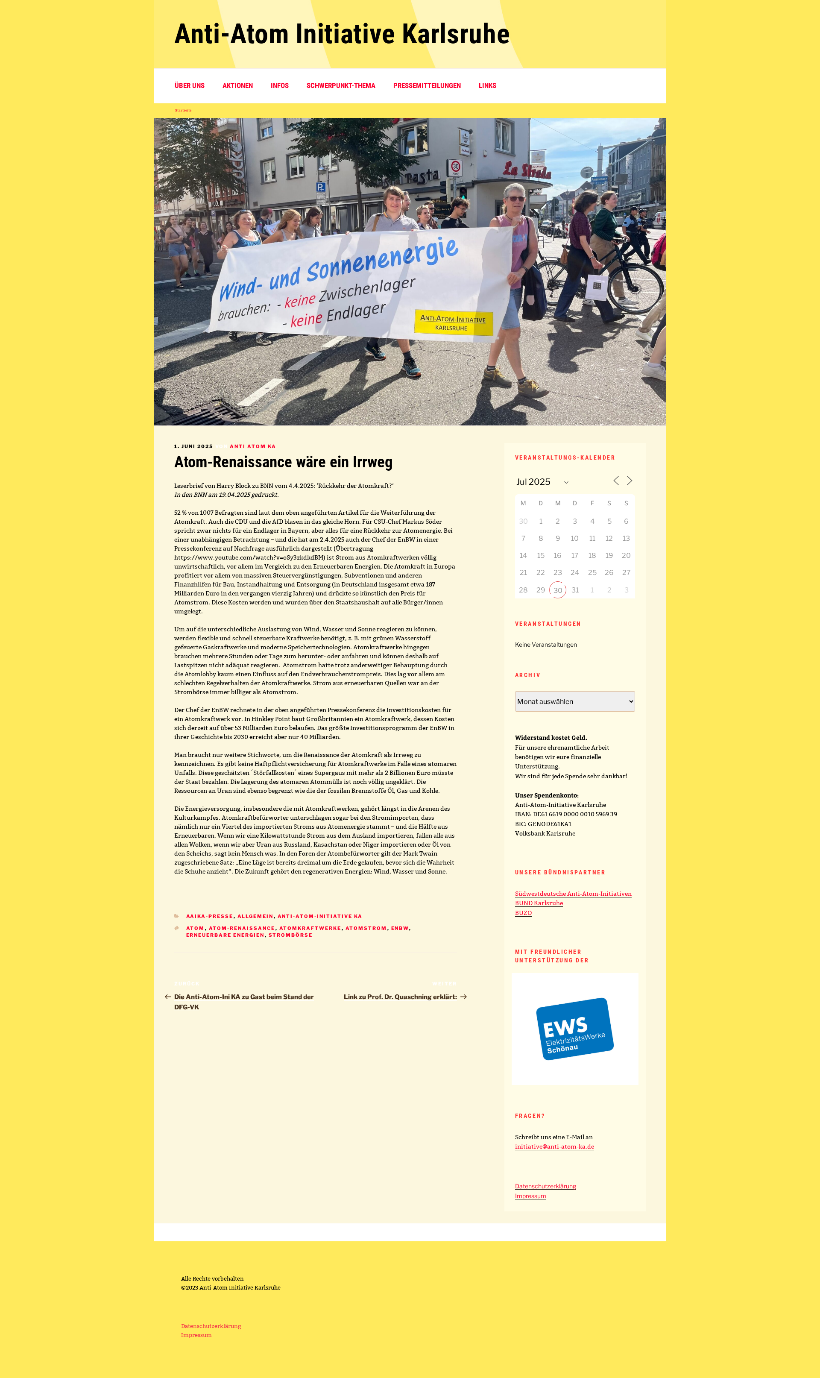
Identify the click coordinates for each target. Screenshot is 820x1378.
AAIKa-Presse (210, 916)
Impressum (530, 1195)
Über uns (190, 85)
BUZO (523, 913)
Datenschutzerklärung (545, 1186)
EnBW (400, 928)
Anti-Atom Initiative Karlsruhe (342, 34)
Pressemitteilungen (427, 85)
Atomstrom (366, 928)
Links (487, 85)
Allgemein (255, 916)
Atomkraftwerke (310, 928)
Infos (280, 85)
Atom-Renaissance (242, 928)
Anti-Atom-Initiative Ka (320, 916)
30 (558, 590)
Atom (195, 928)
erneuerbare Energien (225, 935)
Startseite (183, 110)
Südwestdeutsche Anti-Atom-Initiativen (573, 893)
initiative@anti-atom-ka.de (554, 1146)
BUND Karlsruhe (539, 903)
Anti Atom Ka (253, 446)
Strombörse (291, 935)
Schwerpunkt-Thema (341, 85)
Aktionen (238, 85)
